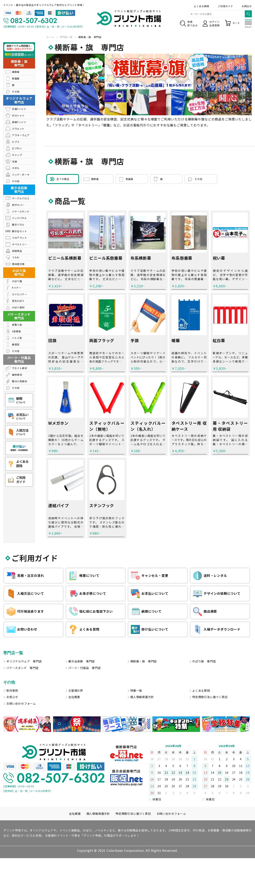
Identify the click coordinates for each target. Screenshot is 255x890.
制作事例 (12, 690)
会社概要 (74, 697)
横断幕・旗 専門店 (143, 661)
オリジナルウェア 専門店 (24, 661)
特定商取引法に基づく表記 (210, 697)
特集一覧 (136, 690)
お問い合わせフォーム (21, 703)
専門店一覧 (13, 653)
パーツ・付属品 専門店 (84, 668)
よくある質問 (201, 6)
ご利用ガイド (225, 6)
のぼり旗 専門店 (204, 661)
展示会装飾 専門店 (81, 661)
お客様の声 (75, 690)
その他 (9, 682)
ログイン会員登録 (214, 23)
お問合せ (247, 6)
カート (236, 22)
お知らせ (12, 697)
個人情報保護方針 (142, 697)
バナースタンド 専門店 (22, 668)
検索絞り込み (192, 23)
